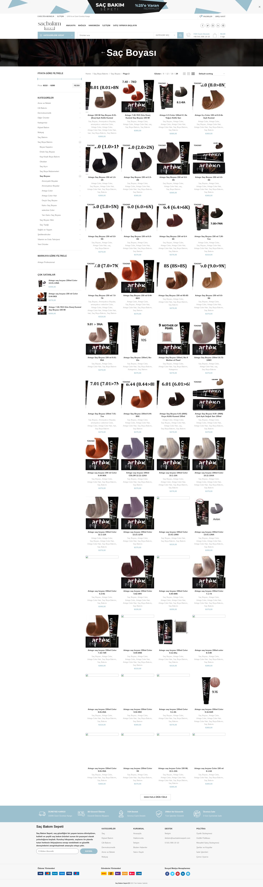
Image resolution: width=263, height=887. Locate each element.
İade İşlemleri (202, 852)
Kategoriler (108, 829)
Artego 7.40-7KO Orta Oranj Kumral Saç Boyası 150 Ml (65, 308)
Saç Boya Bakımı (45, 142)
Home (88, 74)
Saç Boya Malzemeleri (49, 171)
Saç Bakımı (43, 137)
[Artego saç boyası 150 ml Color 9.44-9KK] (42, 297)
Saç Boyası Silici (47, 220)
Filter (77, 86)
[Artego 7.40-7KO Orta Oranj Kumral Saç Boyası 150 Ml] (42, 310)
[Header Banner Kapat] (259, 7)
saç (150, 124)
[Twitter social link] (208, 26)
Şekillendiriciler (44, 234)
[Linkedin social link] (218, 26)
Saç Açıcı (44, 166)
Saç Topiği (44, 225)
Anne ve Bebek (44, 103)
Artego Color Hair (49, 196)
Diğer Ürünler (43, 118)
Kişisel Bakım (43, 127)
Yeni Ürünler (43, 244)
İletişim (136, 843)
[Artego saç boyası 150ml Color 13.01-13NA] (42, 283)
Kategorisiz (42, 123)
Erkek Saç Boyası (47, 152)
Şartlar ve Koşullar (204, 847)
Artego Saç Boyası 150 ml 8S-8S (173, 295)
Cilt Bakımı (42, 108)
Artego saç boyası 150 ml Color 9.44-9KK (63, 295)
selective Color (48, 210)
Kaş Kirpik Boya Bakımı (50, 157)
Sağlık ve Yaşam (45, 230)
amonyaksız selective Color (102, 124)
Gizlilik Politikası (203, 838)
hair (89, 133)
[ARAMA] (180, 35)
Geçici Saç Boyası (49, 200)
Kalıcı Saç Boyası (49, 205)
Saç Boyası (45, 176)
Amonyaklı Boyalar (50, 181)
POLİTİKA (200, 829)
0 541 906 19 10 (172, 843)
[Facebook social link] (202, 26)
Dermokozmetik (44, 113)
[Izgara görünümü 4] (193, 73)
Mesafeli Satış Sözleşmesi (207, 843)
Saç (103, 833)
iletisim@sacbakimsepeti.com (177, 838)
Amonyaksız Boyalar (50, 186)
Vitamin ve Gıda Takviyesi (49, 239)
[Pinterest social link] (213, 26)
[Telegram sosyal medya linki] (223, 26)
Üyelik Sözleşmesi (204, 833)
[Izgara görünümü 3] (188, 73)
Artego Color (47, 191)
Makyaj (41, 132)
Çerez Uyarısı (202, 857)
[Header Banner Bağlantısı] (127, 7)
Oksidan (43, 162)
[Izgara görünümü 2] (184, 73)
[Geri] (103, 52)
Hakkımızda (138, 838)
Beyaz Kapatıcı (46, 147)
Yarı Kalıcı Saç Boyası (51, 215)
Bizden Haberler (140, 847)
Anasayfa (137, 833)
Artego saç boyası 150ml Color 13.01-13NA (63, 281)
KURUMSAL (138, 829)
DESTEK (168, 829)
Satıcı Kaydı (138, 852)
